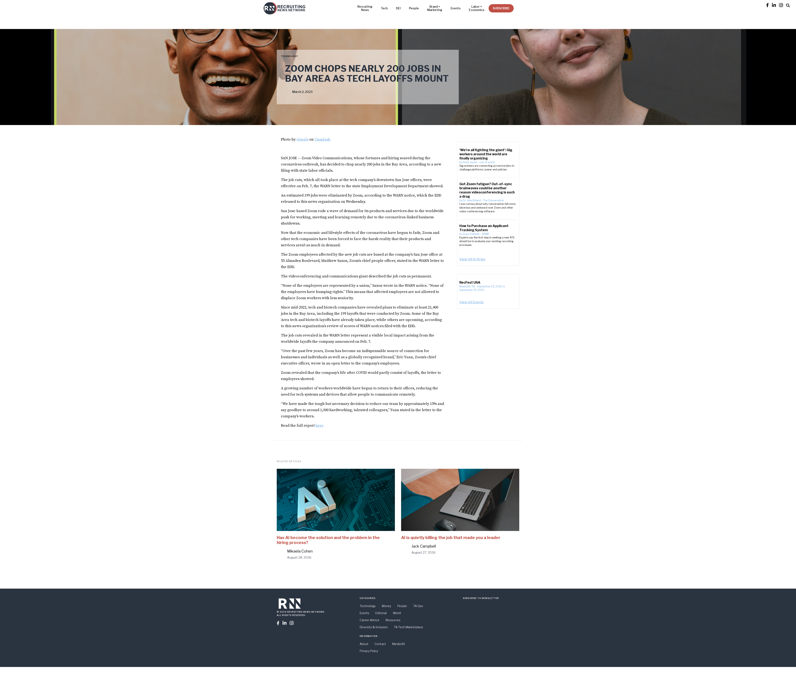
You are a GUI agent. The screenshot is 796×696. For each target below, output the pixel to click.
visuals (302, 139)
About (364, 644)
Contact (380, 644)
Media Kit (398, 644)
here (319, 425)
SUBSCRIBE (501, 8)
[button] (788, 4)
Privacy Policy (369, 651)
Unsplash (322, 139)
